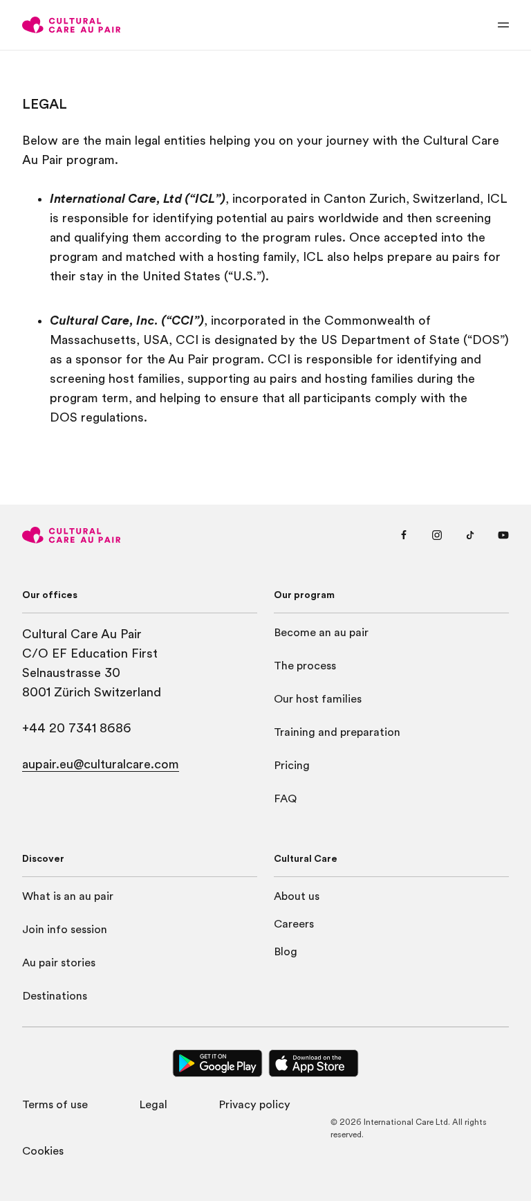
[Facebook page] (403, 535)
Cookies (43, 1151)
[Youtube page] (503, 535)
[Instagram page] (436, 535)
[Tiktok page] (470, 535)
